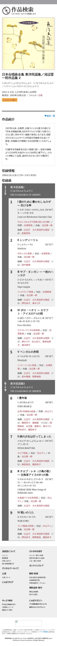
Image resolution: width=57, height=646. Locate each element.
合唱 (40, 95)
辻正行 (27, 229)
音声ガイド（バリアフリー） (37, 607)
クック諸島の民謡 (25, 525)
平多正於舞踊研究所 (8, 604)
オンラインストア (36, 565)
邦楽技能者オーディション (37, 583)
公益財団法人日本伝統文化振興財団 (3, 2)
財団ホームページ (30, 1)
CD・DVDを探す (35, 551)
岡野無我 (36, 376)
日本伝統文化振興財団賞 (37, 577)
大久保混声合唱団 (40, 229)
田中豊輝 (26, 264)
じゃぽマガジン (35, 600)
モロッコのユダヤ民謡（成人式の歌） (33, 221)
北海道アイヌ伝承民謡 (27, 497)
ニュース (4, 555)
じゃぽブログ (7, 582)
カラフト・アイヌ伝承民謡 (28, 330)
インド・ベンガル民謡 (26, 365)
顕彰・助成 (33, 573)
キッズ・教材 (7, 600)
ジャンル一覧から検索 (36, 555)
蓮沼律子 (26, 344)
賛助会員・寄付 (35, 587)
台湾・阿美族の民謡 (26, 411)
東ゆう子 (36, 303)
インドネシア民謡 (25, 291)
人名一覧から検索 (35, 561)
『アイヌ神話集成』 (44, 632)
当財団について (8, 551)
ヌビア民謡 (22, 453)
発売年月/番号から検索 (36, 558)
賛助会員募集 (33, 591)
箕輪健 (35, 422)
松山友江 (36, 341)
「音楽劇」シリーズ (7, 607)
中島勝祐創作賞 (34, 580)
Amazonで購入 (9, 100)
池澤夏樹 (28, 225)
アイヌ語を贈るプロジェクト (38, 604)
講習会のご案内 (7, 610)
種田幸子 (26, 422)
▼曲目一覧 (49, 115)
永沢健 (29, 426)
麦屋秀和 (26, 233)
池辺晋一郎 (47, 225)
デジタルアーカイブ (10, 568)
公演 (4, 573)
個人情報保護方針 (8, 563)
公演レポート (6, 577)
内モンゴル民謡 (24, 253)
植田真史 (26, 464)
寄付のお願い (33, 594)
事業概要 (38, 1)
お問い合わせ (49, 1)
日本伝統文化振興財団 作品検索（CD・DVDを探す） (28, 11)
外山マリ (49, 411)
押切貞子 (26, 303)
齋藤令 (37, 426)
